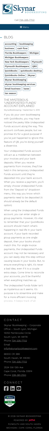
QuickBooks (11, 70)
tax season (10, 93)
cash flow (22, 48)
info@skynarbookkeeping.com (20, 348)
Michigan (34, 53)
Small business (13, 88)
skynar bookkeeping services (20, 84)
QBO (34, 66)
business (9, 48)
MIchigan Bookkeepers (16, 57)
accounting (10, 44)
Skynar (31, 75)
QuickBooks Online (15, 75)
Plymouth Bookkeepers (17, 66)
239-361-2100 (19, 375)
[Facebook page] (6, 388)
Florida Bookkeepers (15, 53)
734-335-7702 (26, 20)
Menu (25, 27)
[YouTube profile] (18, 388)
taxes (26, 88)
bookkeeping (26, 44)
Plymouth (37, 62)
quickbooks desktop (31, 70)
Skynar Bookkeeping (15, 80)
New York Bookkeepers (17, 62)
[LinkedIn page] (12, 388)
